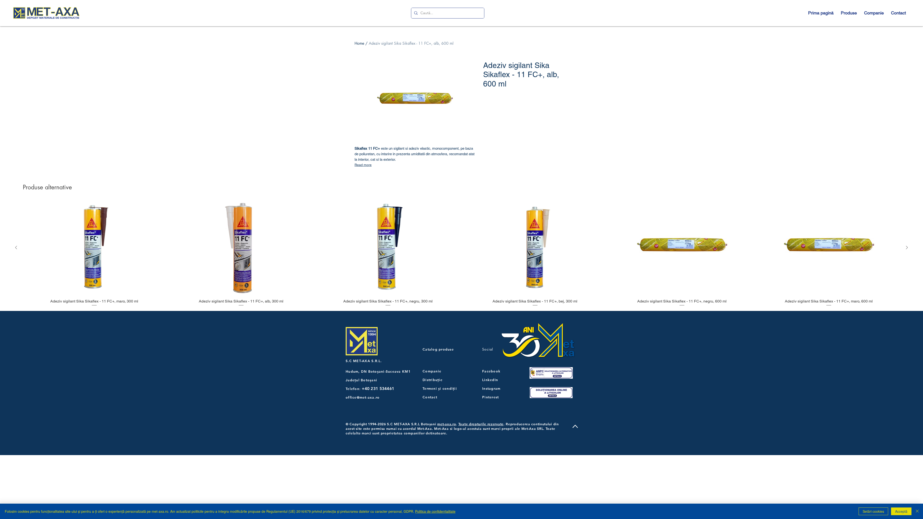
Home (359, 43)
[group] (461, 253)
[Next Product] (907, 247)
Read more (363, 165)
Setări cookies (873, 511)
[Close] (917, 511)
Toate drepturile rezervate (481, 424)
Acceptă (901, 511)
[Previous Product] (16, 247)
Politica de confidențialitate (435, 511)
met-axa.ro (446, 424)
